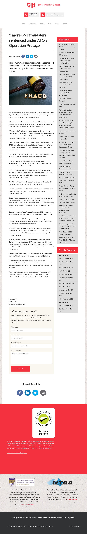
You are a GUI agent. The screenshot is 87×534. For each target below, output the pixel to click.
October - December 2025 (66, 263)
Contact (64, 23)
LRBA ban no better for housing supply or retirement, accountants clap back (67, 153)
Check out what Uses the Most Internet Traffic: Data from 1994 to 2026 (67, 218)
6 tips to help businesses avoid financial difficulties (67, 201)
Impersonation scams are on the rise (67, 132)
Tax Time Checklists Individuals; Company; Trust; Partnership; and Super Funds (66, 113)
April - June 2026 (64, 255)
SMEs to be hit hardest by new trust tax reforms (67, 195)
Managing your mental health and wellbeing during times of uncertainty (66, 208)
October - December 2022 (66, 310)
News (49, 23)
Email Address (15, 335)
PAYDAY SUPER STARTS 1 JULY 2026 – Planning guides (67, 180)
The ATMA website (27, 504)
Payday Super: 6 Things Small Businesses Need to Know (67, 188)
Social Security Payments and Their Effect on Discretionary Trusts (67, 144)
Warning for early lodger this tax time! (67, 54)
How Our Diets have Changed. (65, 100)
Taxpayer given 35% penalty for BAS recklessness (65, 93)
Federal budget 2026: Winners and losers (66, 233)
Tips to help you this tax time (67, 105)
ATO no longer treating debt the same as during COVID (67, 47)
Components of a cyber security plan (66, 138)
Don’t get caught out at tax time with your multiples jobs (66, 68)
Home (23, 23)
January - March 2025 (66, 274)
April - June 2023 (64, 302)
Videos (42, 23)
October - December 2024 (66, 279)
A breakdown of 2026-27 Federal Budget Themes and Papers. (67, 240)
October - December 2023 (66, 294)
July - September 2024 (66, 283)
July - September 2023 (66, 299)
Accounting (32, 23)
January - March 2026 (66, 258)
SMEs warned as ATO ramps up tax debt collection (66, 85)
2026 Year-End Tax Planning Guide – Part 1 (66, 168)
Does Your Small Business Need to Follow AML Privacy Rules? (67, 77)
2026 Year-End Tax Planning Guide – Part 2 (66, 173)
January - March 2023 (66, 306)
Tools (57, 23)
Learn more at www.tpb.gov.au (17, 453)
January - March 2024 (66, 290)
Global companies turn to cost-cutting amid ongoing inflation (67, 60)
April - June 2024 (64, 287)
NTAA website (72, 499)
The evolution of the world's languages (65, 162)
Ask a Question (16, 350)
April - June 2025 (64, 271)
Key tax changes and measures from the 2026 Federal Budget (67, 226)
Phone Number (16, 343)
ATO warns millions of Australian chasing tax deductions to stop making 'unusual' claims (66, 123)
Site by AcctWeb (74, 526)
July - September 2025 (66, 267)
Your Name (14, 327)
